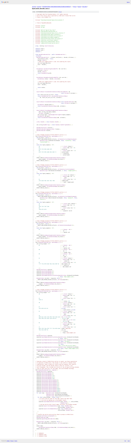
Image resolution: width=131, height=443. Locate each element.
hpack (79, 6)
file (60, 11)
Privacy (12, 440)
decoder (84, 6)
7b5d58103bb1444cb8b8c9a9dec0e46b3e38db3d (56, 6)
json (128, 440)
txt (125, 440)
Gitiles (8, 440)
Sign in (128, 2)
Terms (15, 440)
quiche (34, 6)
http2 (74, 6)
